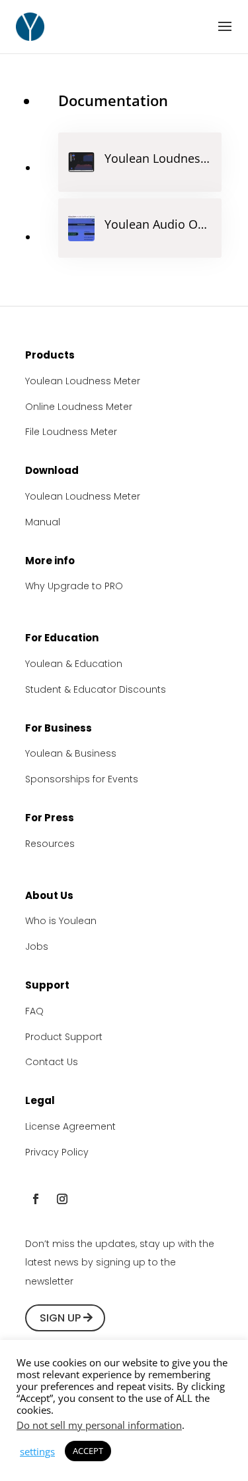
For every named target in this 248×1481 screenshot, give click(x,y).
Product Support (64, 1036)
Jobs (36, 946)
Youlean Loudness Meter (82, 381)
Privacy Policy (57, 1152)
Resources (50, 843)
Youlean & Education (73, 663)
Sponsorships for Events (81, 779)
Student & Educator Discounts (95, 689)
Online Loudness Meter (78, 406)
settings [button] (37, 1451)
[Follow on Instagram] (62, 1198)
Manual (42, 522)
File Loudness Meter (71, 431)
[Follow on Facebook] (35, 1198)
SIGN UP (60, 1317)
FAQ (34, 1011)
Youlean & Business (70, 753)
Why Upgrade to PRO (74, 586)
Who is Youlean (61, 920)
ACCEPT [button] (88, 1451)
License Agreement (70, 1126)
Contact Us (51, 1061)
